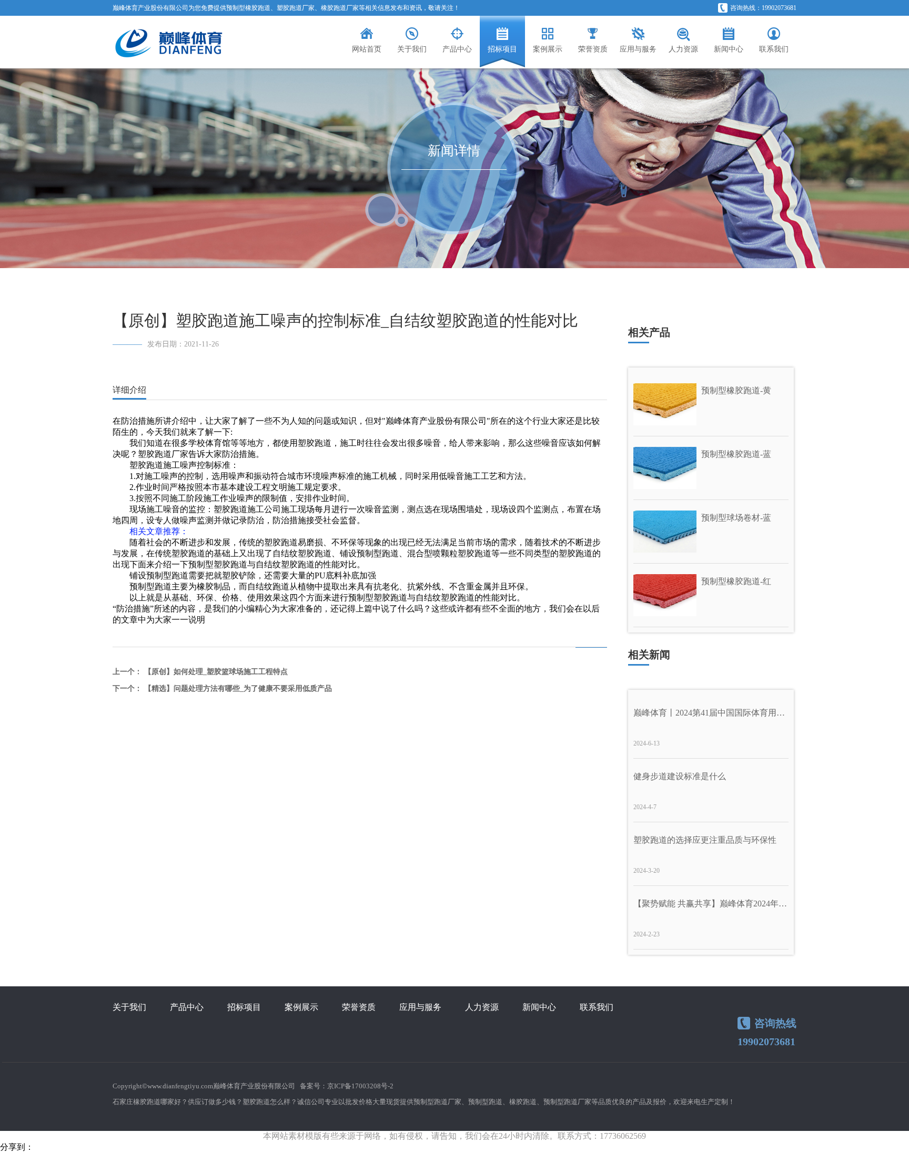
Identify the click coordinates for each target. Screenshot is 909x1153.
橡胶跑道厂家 (340, 8)
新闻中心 (539, 1007)
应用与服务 (420, 1007)
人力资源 (482, 1007)
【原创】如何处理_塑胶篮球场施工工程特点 (216, 672)
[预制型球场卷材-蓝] (710, 530)
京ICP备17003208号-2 (360, 1086)
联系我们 (596, 1007)
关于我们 (129, 1007)
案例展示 (301, 1007)
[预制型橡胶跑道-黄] (710, 403)
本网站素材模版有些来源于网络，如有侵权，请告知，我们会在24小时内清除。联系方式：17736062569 (454, 1135)
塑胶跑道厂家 (296, 8)
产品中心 (187, 1007)
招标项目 (244, 1007)
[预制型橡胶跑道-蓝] (710, 467)
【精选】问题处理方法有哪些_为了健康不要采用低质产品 (238, 688)
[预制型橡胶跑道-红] (710, 594)
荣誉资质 (359, 1007)
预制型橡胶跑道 (248, 8)
